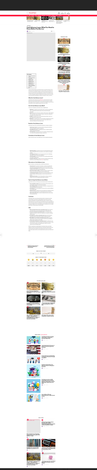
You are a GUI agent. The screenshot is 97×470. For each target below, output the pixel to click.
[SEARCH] (69, 15)
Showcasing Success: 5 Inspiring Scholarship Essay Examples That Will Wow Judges (33, 435)
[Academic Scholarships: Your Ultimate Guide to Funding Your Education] (33, 371)
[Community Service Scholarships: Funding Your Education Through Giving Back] (33, 359)
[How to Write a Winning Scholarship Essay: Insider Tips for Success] (33, 398)
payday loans (41, 99)
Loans (36, 15)
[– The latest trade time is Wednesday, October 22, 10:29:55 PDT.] (37, 18)
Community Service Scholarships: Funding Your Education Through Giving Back (48, 356)
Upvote (33, 253)
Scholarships (48, 15)
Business (32, 15)
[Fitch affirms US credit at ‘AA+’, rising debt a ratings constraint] (66, 18)
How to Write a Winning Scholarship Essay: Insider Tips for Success (48, 395)
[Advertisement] (48, 5)
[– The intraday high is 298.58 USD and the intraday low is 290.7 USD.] (52, 18)
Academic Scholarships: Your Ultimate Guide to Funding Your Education (48, 365)
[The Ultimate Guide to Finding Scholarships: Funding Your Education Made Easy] (33, 340)
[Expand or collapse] (35, 74)
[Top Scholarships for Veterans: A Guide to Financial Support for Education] (33, 349)
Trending (68, 13)
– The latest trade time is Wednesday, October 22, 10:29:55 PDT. (37, 21)
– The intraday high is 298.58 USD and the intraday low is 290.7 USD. (52, 21)
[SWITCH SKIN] (68, 15)
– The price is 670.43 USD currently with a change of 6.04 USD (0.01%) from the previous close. (48, 448)
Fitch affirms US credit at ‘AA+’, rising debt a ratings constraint (66, 21)
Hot (65, 13)
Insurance (39, 15)
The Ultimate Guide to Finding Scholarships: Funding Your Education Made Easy (48, 337)
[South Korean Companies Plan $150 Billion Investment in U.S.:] (33, 443)
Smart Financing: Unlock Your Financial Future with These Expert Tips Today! (30, 21)
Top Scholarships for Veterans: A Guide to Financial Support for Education (48, 346)
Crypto (57, 15)
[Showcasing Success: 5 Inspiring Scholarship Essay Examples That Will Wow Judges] (33, 426)
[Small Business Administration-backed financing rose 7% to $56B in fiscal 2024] (44, 18)
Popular (62, 13)
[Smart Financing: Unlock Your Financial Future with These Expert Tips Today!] (30, 18)
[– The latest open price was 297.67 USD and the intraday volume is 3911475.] (48, 456)
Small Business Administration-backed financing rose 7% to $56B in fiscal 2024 (33, 304)
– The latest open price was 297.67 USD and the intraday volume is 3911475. (48, 462)
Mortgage (43, 15)
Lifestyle (60, 15)
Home (30, 15)
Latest (59, 13)
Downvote (48, 253)
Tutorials (53, 15)
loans (42, 159)
